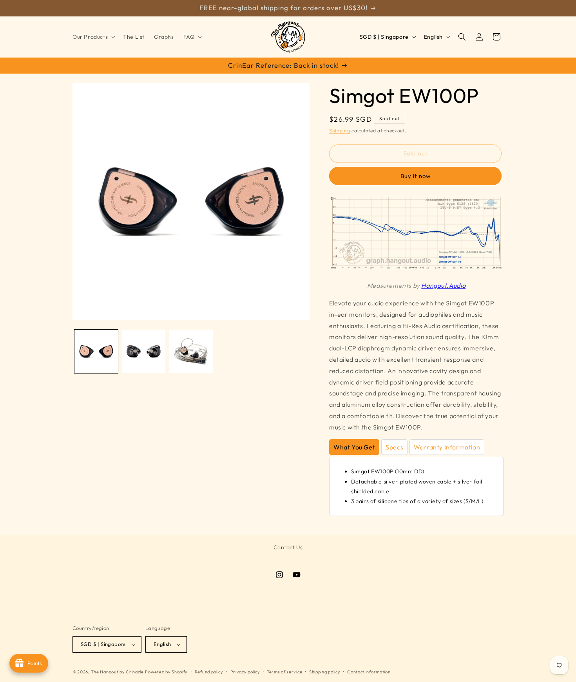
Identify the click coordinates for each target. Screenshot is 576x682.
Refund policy (209, 672)
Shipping (339, 131)
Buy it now (415, 176)
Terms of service (284, 672)
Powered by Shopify (166, 672)
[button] (93, 37)
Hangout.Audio (443, 285)
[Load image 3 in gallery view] (191, 351)
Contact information (368, 672)
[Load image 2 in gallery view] (143, 351)
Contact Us (288, 547)
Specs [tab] (394, 447)
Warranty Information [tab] (447, 447)
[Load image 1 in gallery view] (96, 351)
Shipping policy (325, 672)
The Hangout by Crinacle (117, 672)
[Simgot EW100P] (416, 268)
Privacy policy (245, 672)
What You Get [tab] (354, 447)
